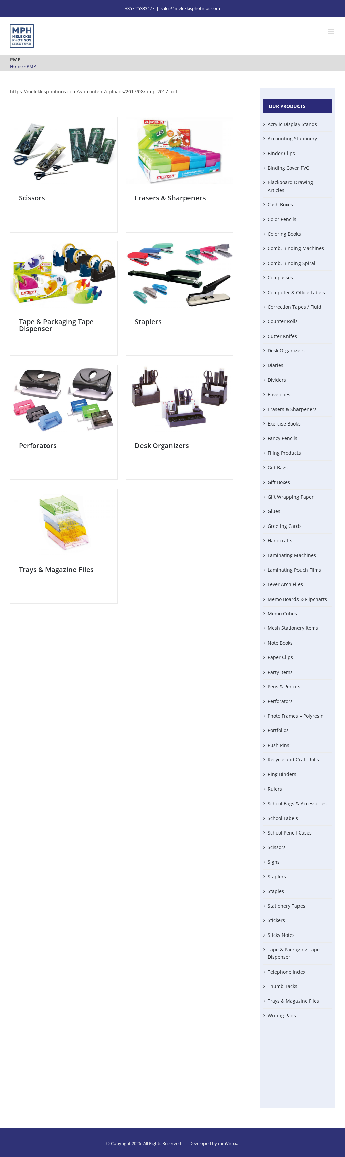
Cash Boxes (280, 204)
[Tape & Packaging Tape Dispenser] (63, 274)
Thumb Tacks (282, 986)
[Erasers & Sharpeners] (179, 150)
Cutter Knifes (282, 336)
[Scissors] (63, 150)
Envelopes (279, 394)
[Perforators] (63, 398)
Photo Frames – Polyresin (296, 716)
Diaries (275, 365)
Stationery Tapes (286, 906)
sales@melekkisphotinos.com (190, 8)
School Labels (283, 818)
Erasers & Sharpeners (170, 197)
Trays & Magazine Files (56, 569)
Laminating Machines (292, 555)
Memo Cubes (282, 613)
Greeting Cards (285, 526)
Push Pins (278, 745)
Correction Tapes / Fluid (294, 307)
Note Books (280, 643)
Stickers (276, 920)
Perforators (38, 445)
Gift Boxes (279, 482)
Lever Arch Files (285, 584)
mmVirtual (228, 1143)
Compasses (280, 277)
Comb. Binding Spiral (291, 263)
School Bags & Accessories (297, 803)
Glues (274, 511)
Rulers (275, 789)
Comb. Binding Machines (296, 248)
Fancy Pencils (282, 438)
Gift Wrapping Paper (291, 497)
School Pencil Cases (290, 832)
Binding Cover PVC (288, 168)
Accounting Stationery (292, 138)
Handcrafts (280, 540)
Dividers (277, 380)
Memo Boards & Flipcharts (297, 599)
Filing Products (284, 453)
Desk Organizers (162, 445)
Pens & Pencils (284, 686)
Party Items (280, 672)
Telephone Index (286, 971)
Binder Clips (281, 153)
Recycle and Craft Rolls (293, 759)
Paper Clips (280, 657)
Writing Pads (282, 1015)
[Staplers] (179, 274)
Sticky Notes (281, 935)
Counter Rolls (283, 321)
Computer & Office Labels (296, 292)
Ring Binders (282, 774)
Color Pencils (282, 219)
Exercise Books (284, 423)
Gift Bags (278, 467)
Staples (276, 891)
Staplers (148, 321)
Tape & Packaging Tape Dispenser (56, 325)
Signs (274, 862)
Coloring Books (284, 234)
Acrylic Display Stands (292, 124)
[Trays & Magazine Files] (63, 522)
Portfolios (278, 730)
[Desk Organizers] (179, 398)
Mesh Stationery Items (293, 628)
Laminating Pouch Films (294, 570)
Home (16, 66)
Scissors (32, 197)
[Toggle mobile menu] (331, 31)
